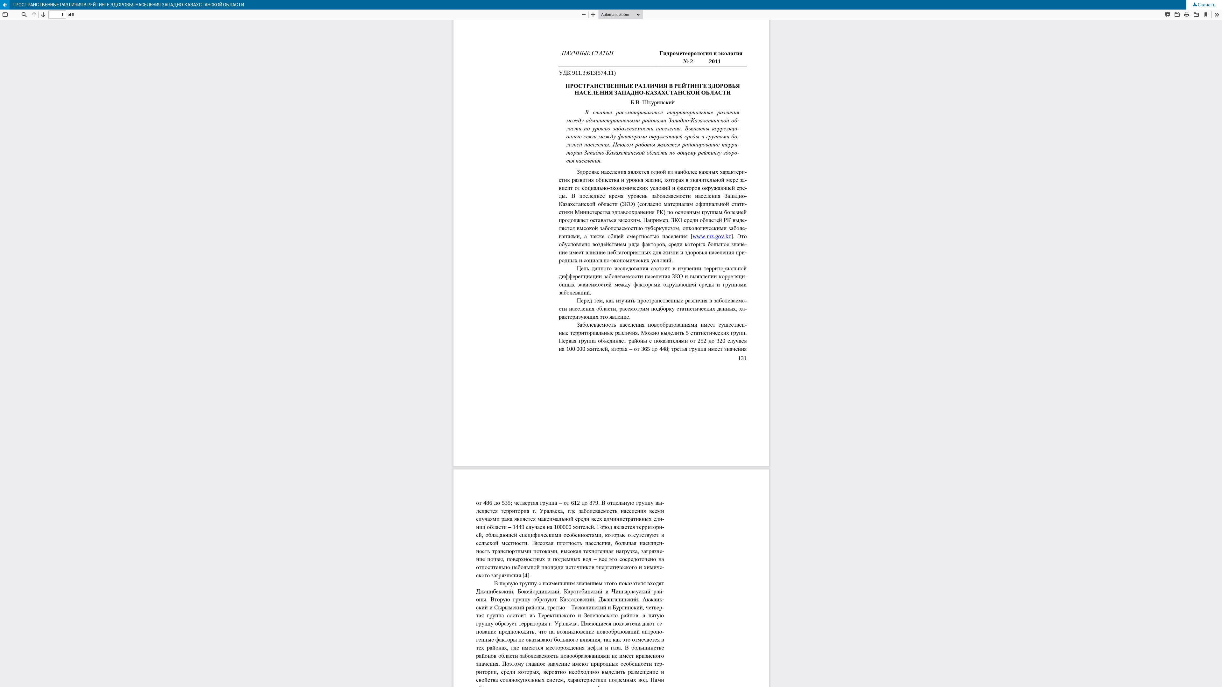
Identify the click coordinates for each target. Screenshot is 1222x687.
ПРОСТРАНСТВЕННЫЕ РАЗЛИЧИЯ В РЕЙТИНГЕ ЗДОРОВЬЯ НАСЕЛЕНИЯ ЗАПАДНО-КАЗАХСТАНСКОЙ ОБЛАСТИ (128, 4)
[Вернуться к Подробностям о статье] (5, 5)
